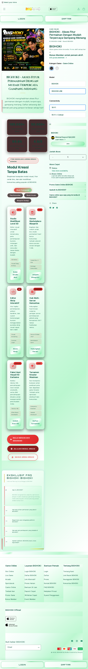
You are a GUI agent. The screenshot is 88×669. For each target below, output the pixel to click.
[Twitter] (53, 208)
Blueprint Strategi (23, 200)
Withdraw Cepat (31, 595)
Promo (72, 49)
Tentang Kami (68, 571)
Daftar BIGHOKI (30, 575)
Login (46, 571)
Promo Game (10, 595)
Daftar (46, 575)
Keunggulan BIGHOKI (71, 579)
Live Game (9, 575)
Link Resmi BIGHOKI (70, 575)
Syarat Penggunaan (51, 595)
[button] (4, 9)
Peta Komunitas (15, 195)
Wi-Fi (54, 107)
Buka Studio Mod (15, 274)
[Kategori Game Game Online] (51, 68)
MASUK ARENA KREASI (24, 457)
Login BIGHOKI (30, 571)
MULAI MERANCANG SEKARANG (21, 439)
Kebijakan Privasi (50, 591)
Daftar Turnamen (35, 422)
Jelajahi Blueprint (35, 276)
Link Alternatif (30, 579)
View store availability (60, 171)
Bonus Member (11, 599)
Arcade (8, 579)
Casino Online (10, 587)
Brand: (65, 41)
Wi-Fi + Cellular (58, 115)
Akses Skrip (15, 350)
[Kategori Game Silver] (57, 68)
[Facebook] (50, 208)
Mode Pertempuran (23, 190)
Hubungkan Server (35, 350)
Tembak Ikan (10, 591)
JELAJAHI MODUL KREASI (24, 449)
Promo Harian (30, 583)
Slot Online (9, 571)
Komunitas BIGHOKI (70, 583)
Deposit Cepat (30, 591)
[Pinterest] (57, 208)
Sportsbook (9, 583)
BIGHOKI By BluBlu (63, 652)
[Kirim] (38, 647)
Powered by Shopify (76, 652)
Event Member (30, 599)
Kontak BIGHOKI (50, 583)
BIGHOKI (11, 99)
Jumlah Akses (55, 152)
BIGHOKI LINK (57, 91)
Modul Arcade (31, 195)
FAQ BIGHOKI (49, 587)
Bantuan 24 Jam (31, 587)
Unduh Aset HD (15, 422)
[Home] (33, 9)
